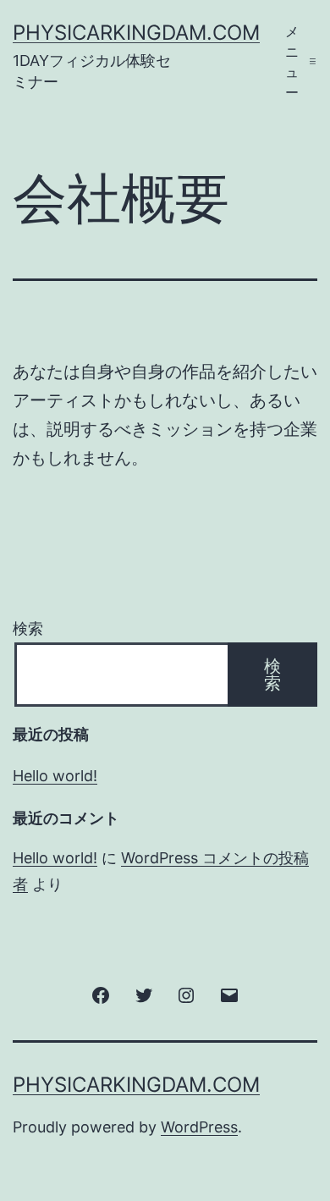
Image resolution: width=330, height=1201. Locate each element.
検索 (28, 628)
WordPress (199, 1127)
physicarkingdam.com (136, 32)
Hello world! (55, 776)
